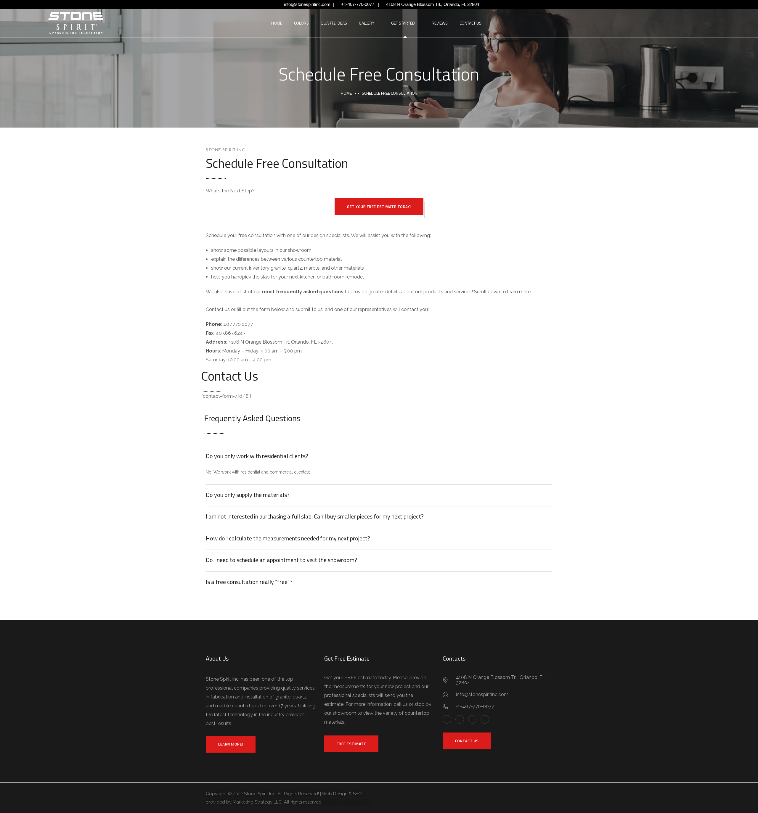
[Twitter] (459, 719)
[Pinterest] (472, 719)
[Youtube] (485, 719)
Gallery (366, 23)
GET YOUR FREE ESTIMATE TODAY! (379, 207)
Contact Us (470, 23)
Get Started (403, 23)
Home (276, 23)
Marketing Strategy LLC (347, 802)
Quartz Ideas (334, 23)
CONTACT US (467, 741)
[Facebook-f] (447, 719)
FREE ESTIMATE (351, 744)
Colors (301, 23)
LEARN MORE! (230, 744)
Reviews (440, 23)
